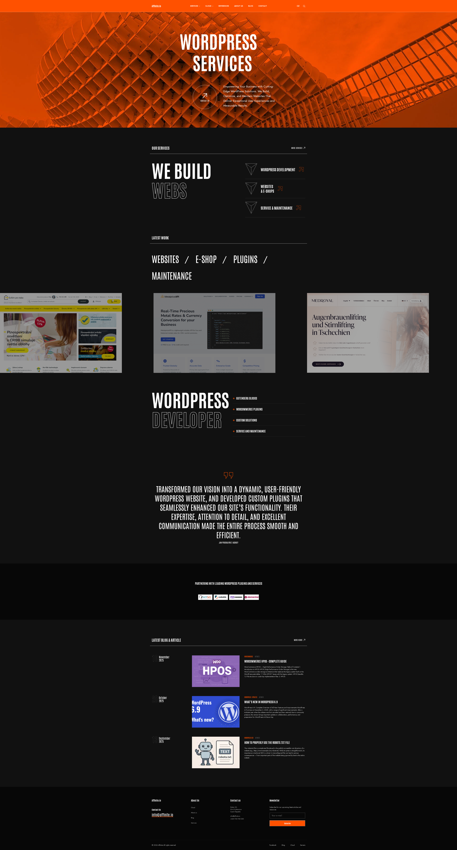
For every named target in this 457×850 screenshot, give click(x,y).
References (224, 6)
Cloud (208, 6)
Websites (165, 258)
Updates (254, 697)
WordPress (247, 697)
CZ (298, 6)
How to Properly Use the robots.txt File (267, 742)
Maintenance (172, 275)
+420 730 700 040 (237, 819)
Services (194, 6)
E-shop (206, 258)
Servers (302, 845)
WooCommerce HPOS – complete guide (265, 661)
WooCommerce (248, 656)
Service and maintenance (251, 431)
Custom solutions (246, 420)
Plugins (245, 258)
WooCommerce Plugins (249, 409)
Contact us (204, 101)
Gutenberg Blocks (246, 398)
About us (238, 6)
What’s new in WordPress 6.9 (261, 702)
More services (296, 148)
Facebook (272, 845)
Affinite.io (156, 6)
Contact (262, 6)
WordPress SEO (248, 738)
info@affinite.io (162, 814)
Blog (250, 6)
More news (298, 640)
